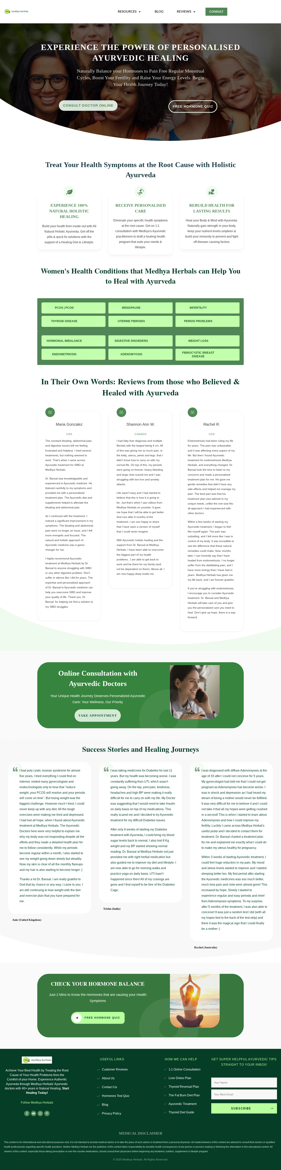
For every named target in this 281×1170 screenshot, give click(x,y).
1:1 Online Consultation (185, 1069)
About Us (108, 1078)
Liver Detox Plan (180, 1078)
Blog (105, 1104)
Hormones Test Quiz (115, 1095)
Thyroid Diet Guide (181, 1112)
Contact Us (109, 1087)
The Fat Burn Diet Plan (184, 1095)
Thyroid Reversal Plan (184, 1086)
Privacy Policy (111, 1113)
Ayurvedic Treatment (183, 1103)
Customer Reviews (115, 1069)
